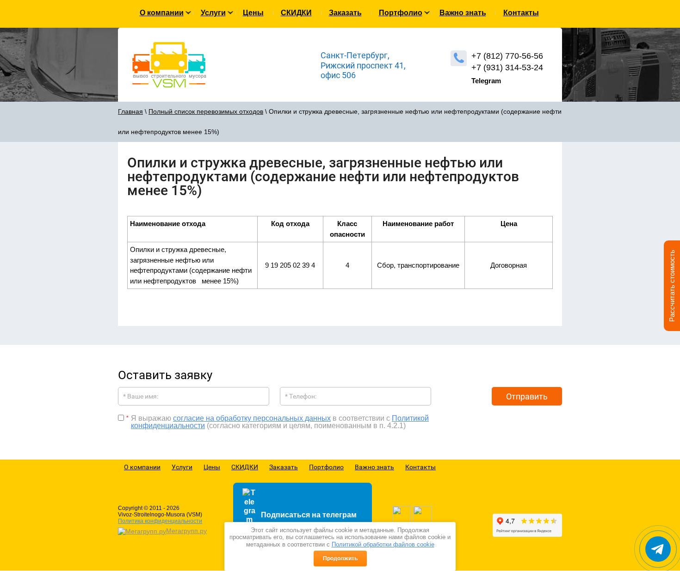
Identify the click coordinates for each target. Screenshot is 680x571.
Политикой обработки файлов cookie (383, 544)
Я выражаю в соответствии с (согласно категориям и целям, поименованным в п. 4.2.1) (280, 422)
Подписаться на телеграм (309, 515)
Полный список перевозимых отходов (205, 111)
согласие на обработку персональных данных (252, 418)
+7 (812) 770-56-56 (507, 56)
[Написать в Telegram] (658, 549)
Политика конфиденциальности (160, 521)
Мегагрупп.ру (186, 530)
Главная (130, 111)
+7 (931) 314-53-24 (507, 67)
